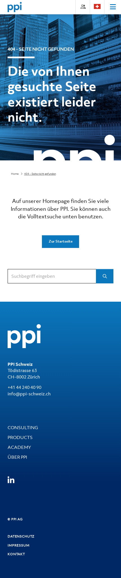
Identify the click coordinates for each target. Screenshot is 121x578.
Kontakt (16, 554)
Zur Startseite (61, 241)
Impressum (19, 545)
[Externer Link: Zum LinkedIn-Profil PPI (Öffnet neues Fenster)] (11, 480)
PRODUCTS (20, 437)
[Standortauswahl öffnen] (97, 6)
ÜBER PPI (17, 457)
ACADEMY (19, 447)
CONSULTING (23, 427)
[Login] (83, 6)
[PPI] (24, 336)
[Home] (15, 7)
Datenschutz (21, 536)
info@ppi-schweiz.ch (29, 393)
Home (15, 174)
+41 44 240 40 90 (24, 387)
